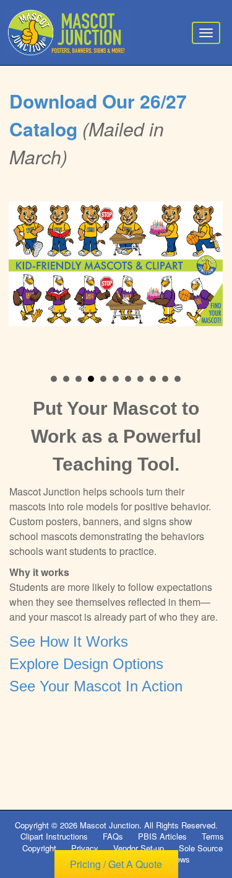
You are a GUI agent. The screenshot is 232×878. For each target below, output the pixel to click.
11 (177, 379)
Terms (213, 836)
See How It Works (68, 641)
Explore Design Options (86, 663)
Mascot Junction (109, 825)
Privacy (84, 848)
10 (165, 379)
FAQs (113, 836)
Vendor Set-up (138, 848)
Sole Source (201, 848)
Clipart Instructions (54, 836)
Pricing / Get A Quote (116, 864)
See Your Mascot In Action (96, 686)
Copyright (39, 848)
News (180, 859)
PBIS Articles (162, 836)
